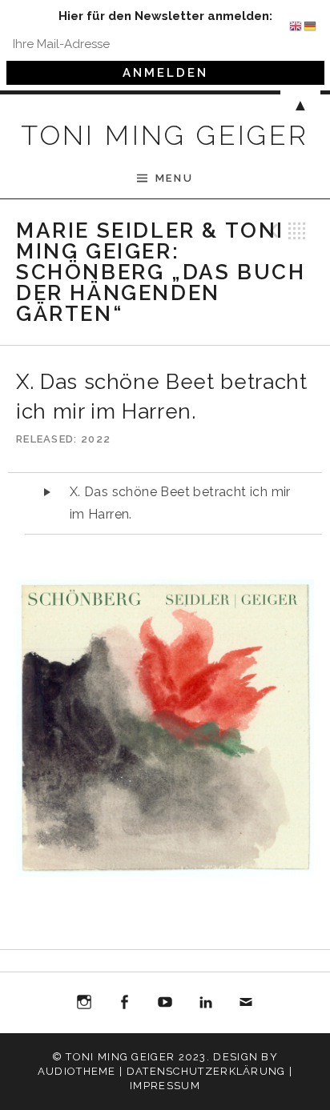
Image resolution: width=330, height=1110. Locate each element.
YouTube (165, 1002)
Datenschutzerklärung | (210, 1071)
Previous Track (271, 230)
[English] (296, 24)
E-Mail (245, 1004)
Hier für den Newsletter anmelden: (165, 16)
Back (297, 230)
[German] (311, 24)
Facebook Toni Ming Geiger (125, 1004)
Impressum (165, 1086)
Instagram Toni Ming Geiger (84, 1004)
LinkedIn (205, 1002)
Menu (174, 178)
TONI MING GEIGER (164, 135)
